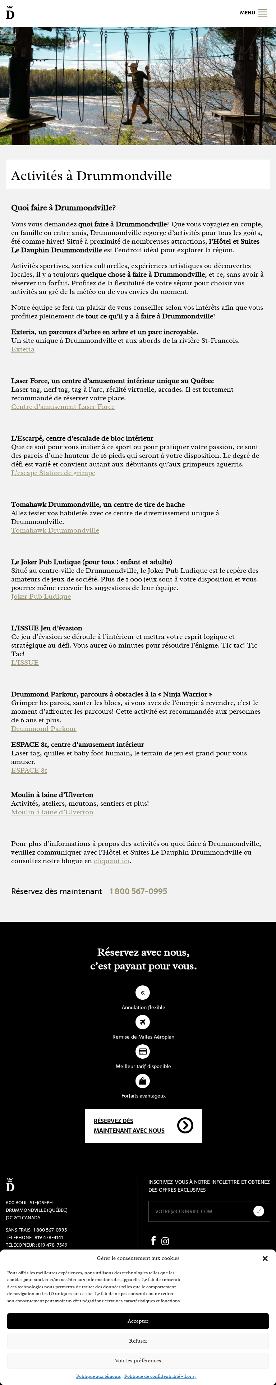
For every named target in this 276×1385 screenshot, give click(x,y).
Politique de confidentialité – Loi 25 (160, 1376)
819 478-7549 (53, 1245)
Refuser (138, 1341)
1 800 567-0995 (50, 1230)
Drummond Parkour (44, 728)
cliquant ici (111, 860)
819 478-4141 (48, 1237)
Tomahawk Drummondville (55, 530)
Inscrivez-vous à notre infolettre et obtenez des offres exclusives (209, 1186)
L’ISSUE (25, 662)
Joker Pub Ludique (41, 596)
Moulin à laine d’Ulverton (52, 811)
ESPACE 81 (29, 770)
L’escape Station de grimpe (53, 472)
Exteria (22, 349)
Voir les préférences (138, 1360)
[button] (265, 1258)
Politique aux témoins (98, 1376)
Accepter (138, 1321)
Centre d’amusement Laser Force (63, 406)
